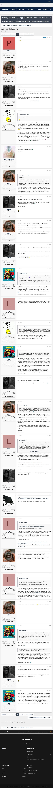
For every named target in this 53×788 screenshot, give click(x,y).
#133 (50, 220)
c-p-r (9, 507)
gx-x (9, 281)
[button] (26, 9)
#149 (50, 666)
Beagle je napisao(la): (23, 273)
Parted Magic (38, 592)
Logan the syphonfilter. (8, 159)
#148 (50, 625)
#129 (50, 110)
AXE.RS (49, 1)
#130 (50, 146)
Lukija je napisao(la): (22, 350)
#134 (50, 244)
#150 (50, 690)
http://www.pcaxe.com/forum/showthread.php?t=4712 (30, 462)
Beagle (8, 74)
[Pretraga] (50, 9)
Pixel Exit (32, 786)
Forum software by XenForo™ (17, 786)
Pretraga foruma (13, 12)
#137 (50, 322)
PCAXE (37, 100)
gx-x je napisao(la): (22, 326)
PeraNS (9, 123)
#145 (50, 549)
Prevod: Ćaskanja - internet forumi (40, 786)
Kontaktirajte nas (20, 731)
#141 (50, 435)
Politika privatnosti (38, 731)
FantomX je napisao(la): (23, 114)
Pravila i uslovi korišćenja (29, 731)
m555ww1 (24, 776)
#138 (50, 346)
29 (27, 34)
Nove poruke (5, 12)
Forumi (13, 9)
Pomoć (43, 731)
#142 (50, 469)
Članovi (30, 9)
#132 (50, 196)
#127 (50, 61)
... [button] (10, 34)
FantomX (9, 99)
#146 (50, 574)
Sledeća (31, 34)
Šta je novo (21, 9)
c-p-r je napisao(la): (22, 522)
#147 (50, 601)
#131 (50, 170)
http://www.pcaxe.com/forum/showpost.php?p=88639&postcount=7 (33, 498)
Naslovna (5, 9)
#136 (50, 298)
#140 (50, 401)
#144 (50, 518)
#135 (50, 268)
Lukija (3, 31)
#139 (50, 377)
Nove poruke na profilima (32, 770)
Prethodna (4, 34)
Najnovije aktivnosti (31, 773)
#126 (50, 37)
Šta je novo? (29, 765)
